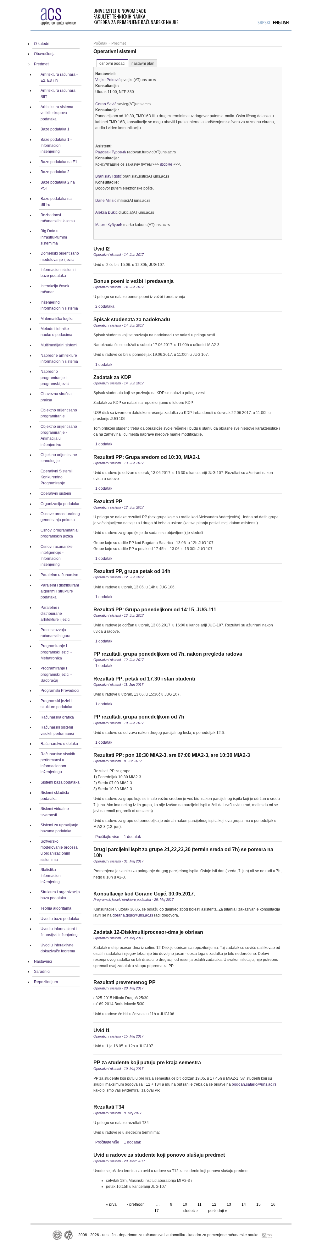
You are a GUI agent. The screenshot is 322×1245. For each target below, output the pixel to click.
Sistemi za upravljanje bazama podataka (59, 828)
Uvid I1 (101, 1030)
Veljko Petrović (107, 80)
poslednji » (217, 1211)
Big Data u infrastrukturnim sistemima (54, 237)
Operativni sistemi (56, 493)
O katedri (41, 43)
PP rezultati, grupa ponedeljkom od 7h (138, 716)
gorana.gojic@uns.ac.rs (133, 915)
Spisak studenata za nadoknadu (131, 319)
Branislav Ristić (108, 176)
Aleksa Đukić (106, 212)
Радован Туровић (110, 152)
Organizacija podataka (60, 504)
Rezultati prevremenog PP (124, 982)
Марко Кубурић (108, 225)
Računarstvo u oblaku (59, 743)
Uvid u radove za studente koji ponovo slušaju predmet (159, 1155)
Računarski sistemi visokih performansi (57, 730)
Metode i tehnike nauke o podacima (56, 332)
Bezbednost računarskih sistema (58, 218)
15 (258, 1204)
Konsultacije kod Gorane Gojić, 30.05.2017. (144, 893)
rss (269, 1235)
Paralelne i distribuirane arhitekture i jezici (55, 613)
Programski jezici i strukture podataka (56, 704)
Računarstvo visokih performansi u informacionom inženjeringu (58, 763)
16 (273, 1204)
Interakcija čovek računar (55, 289)
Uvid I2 (101, 248)
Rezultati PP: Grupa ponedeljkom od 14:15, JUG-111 (154, 609)
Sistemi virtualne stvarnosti (55, 812)
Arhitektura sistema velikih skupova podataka (57, 113)
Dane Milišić (105, 200)
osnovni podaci (112, 63)
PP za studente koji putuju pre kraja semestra (147, 1062)
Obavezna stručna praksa (56, 397)
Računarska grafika (57, 717)
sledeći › (190, 1211)
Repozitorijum (46, 982)
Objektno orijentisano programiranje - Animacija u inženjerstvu (59, 435)
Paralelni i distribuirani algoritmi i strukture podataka (60, 591)
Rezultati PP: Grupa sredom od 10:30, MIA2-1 (146, 457)
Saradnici (42, 971)
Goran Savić (105, 104)
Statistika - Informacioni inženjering (51, 876)
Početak (100, 43)
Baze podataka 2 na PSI (58, 185)
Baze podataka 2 (55, 172)
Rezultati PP (107, 501)
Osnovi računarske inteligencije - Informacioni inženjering (57, 555)
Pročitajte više (107, 837)
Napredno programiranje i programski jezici (55, 377)
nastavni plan (142, 63)
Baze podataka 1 (55, 129)
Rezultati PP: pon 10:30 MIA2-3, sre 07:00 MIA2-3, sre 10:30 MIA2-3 (171, 755)
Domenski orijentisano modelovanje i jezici (60, 256)
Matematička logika (57, 319)
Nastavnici (43, 961)
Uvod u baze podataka (60, 919)
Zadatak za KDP (112, 377)
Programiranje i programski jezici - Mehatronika (56, 652)
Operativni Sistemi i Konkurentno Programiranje (57, 477)
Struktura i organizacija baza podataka (60, 895)
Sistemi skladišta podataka (55, 796)
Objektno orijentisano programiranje (59, 413)
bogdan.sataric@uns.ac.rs (254, 1084)
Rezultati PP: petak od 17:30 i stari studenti (144, 678)
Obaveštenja (45, 54)
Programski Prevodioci (60, 690)
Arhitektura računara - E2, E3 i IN (59, 77)
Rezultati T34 (108, 1107)
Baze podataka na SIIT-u (56, 201)
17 (156, 1211)
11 (199, 1204)
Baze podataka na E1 (59, 162)
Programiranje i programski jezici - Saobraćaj (56, 674)
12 (214, 1204)
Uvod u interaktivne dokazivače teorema (58, 948)
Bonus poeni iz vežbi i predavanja (133, 281)
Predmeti (41, 64)
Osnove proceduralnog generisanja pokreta (60, 517)
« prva (111, 1204)
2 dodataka (104, 306)
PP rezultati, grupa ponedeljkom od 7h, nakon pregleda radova (167, 654)
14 (244, 1204)
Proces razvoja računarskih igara (55, 633)
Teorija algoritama (56, 908)
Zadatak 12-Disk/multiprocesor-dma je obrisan (148, 932)
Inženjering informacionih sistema (59, 305)
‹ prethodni (136, 1204)
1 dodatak (103, 364)
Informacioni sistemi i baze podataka (58, 272)
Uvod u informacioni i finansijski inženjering (59, 932)
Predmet (118, 43)
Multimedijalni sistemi (59, 345)
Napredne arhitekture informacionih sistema (59, 358)
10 (185, 1204)
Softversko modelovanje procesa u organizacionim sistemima (59, 850)
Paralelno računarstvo (59, 575)
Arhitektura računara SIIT (58, 93)
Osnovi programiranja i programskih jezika (60, 533)
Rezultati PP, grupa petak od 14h (131, 571)
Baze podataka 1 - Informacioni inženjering (56, 145)
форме (166, 164)
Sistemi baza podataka (60, 782)
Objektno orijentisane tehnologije (59, 458)
